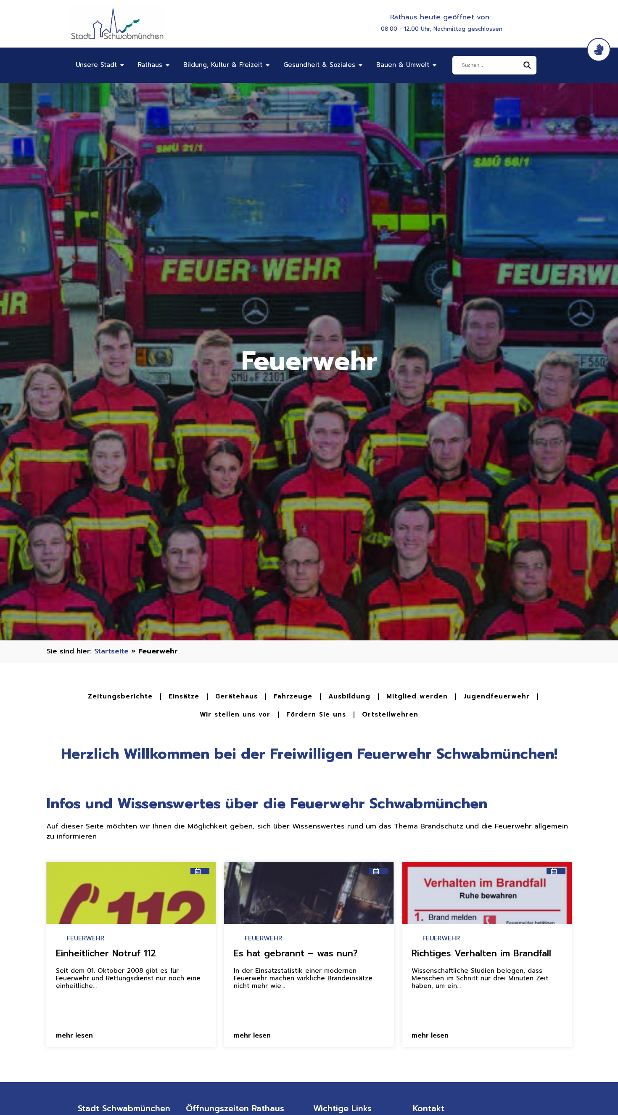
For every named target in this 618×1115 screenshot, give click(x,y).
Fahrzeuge (293, 696)
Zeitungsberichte (120, 696)
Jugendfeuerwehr (497, 696)
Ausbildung (349, 696)
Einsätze (184, 696)
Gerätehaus (236, 696)
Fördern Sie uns (316, 714)
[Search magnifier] (527, 65)
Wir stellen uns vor (235, 714)
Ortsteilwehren (390, 714)
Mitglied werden (417, 696)
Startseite (111, 651)
